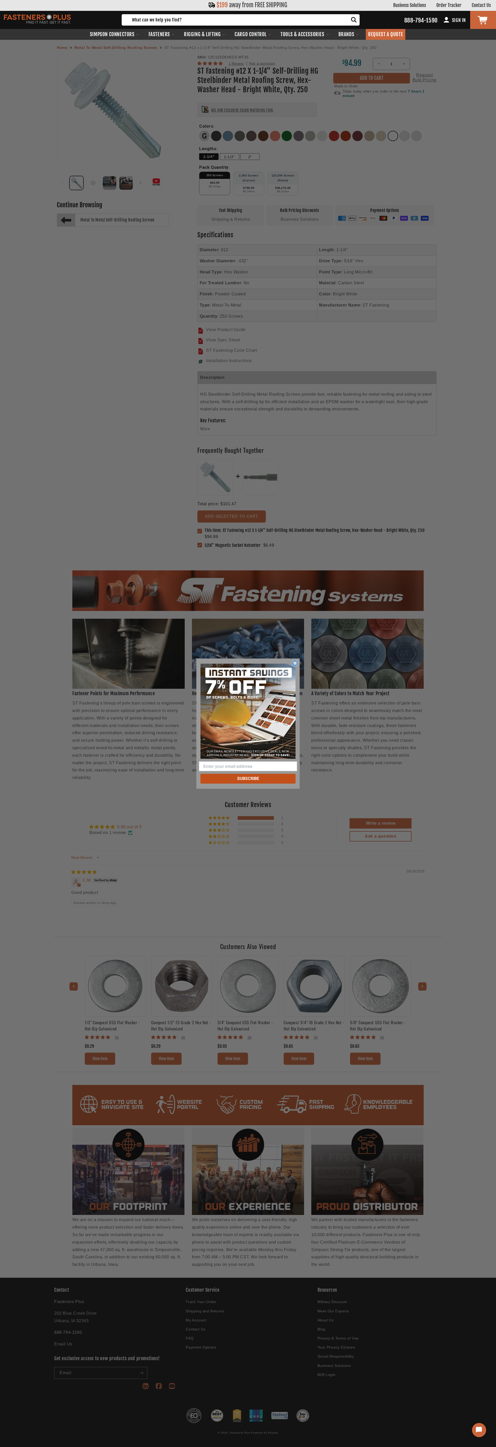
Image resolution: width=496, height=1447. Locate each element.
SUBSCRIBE (248, 778)
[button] (115, 34)
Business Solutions (409, 5)
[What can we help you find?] (354, 20)
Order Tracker (448, 5)
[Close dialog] (295, 663)
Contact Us (481, 5)
